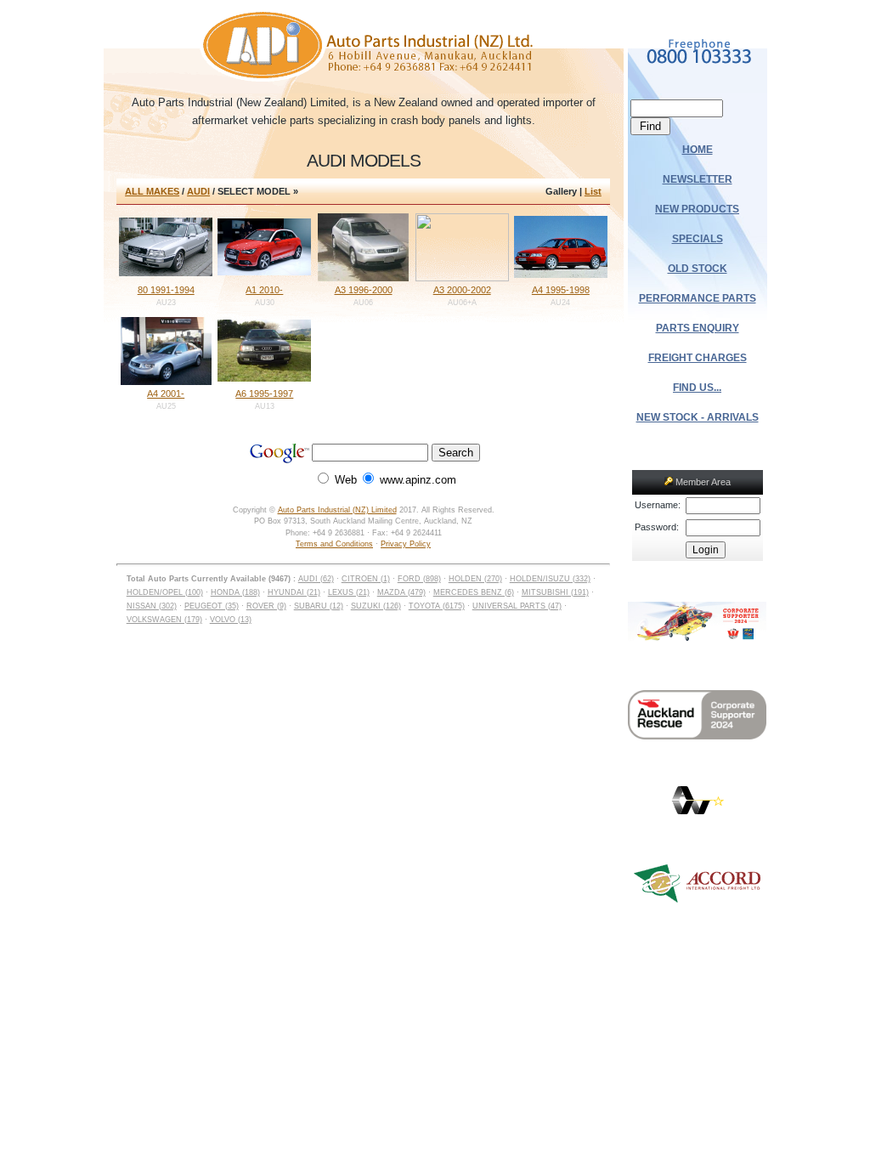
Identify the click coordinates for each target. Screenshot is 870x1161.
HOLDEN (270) (475, 579)
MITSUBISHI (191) (555, 592)
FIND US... (697, 388)
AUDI (198, 191)
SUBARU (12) (318, 606)
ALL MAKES (152, 191)
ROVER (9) (266, 606)
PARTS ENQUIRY (697, 328)
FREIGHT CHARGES (697, 358)
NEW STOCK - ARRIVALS (697, 417)
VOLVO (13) (230, 619)
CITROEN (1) (366, 579)
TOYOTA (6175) (437, 606)
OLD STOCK (697, 269)
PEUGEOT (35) (211, 606)
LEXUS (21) (349, 592)
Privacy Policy (406, 544)
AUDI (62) (316, 579)
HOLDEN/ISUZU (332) (550, 579)
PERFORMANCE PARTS (697, 298)
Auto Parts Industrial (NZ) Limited (337, 510)
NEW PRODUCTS (697, 209)
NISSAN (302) (152, 606)
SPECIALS (697, 239)
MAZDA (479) (401, 592)
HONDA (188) (235, 592)
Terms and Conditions (334, 544)
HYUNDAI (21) (294, 592)
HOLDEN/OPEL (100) (165, 592)
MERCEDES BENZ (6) (473, 592)
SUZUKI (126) (376, 606)
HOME (697, 150)
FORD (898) (419, 579)
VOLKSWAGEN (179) (164, 619)
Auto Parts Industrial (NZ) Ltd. (363, 46)
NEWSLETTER (697, 179)
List (593, 191)
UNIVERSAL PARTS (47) (517, 606)
